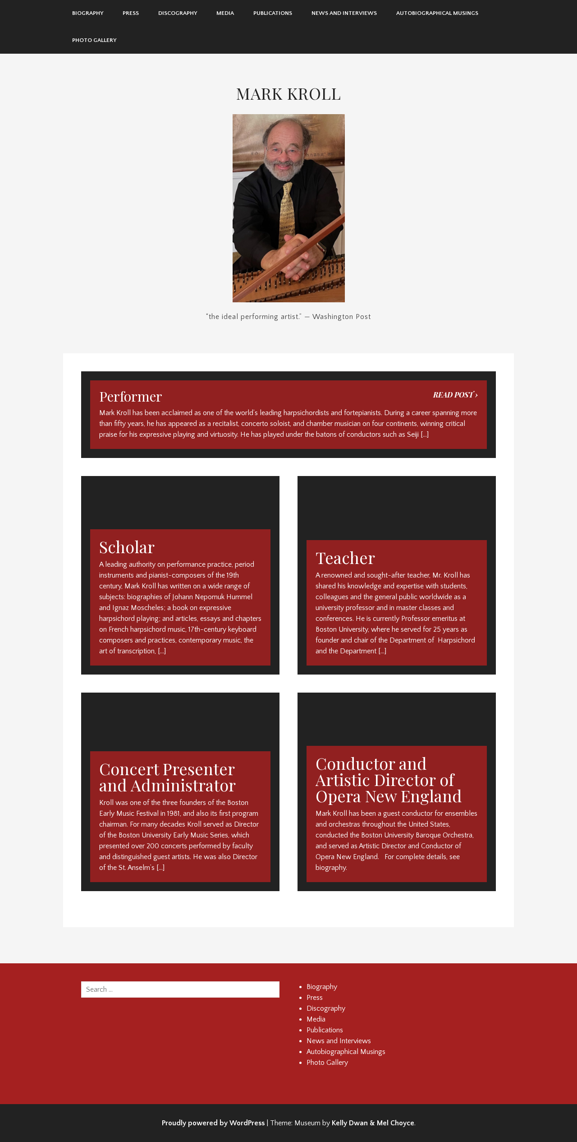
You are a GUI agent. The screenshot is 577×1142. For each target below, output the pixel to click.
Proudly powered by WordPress (213, 1123)
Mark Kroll (288, 93)
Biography (87, 13)
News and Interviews (344, 13)
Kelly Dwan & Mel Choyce (373, 1123)
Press (131, 13)
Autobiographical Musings (437, 13)
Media (225, 13)
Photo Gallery (94, 40)
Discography (177, 13)
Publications (272, 13)
